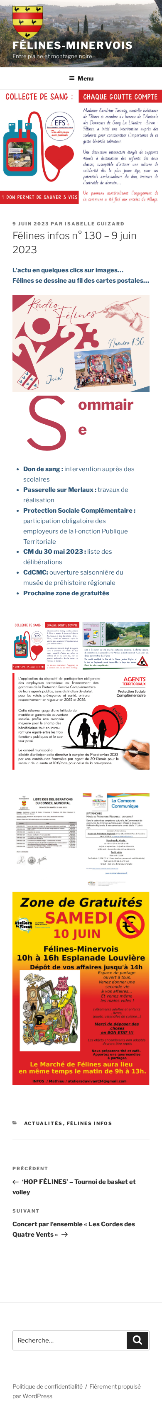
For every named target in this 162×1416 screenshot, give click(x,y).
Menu (85, 78)
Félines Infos (90, 1123)
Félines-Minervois (72, 45)
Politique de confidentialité (47, 1386)
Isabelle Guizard (95, 224)
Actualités (43, 1123)
